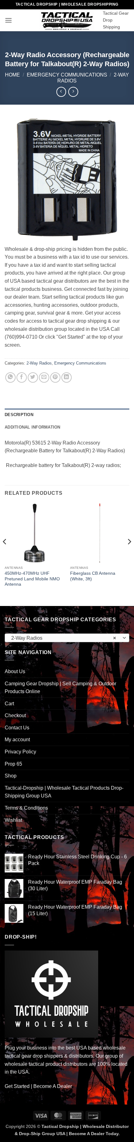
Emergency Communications (67, 74)
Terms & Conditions (26, 808)
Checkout (15, 715)
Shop (11, 775)
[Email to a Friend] (44, 377)
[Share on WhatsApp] (10, 377)
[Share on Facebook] (22, 377)
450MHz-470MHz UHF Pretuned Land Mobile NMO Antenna (32, 579)
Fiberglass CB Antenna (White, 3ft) (92, 576)
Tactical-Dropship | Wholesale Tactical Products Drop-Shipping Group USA (64, 792)
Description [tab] (19, 414)
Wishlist (13, 820)
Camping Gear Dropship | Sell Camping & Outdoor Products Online (60, 687)
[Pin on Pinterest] (55, 377)
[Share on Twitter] (33, 377)
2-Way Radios (39, 363)
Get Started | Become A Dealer (38, 1086)
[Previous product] (73, 92)
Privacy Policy (20, 751)
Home (12, 74)
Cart (9, 703)
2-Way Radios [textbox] (63, 638)
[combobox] (67, 637)
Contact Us (17, 727)
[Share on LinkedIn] (66, 377)
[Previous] (5, 554)
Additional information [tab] (32, 427)
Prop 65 (13, 764)
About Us (15, 671)
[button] (8, 20)
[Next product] (61, 92)
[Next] (129, 554)
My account (17, 739)
